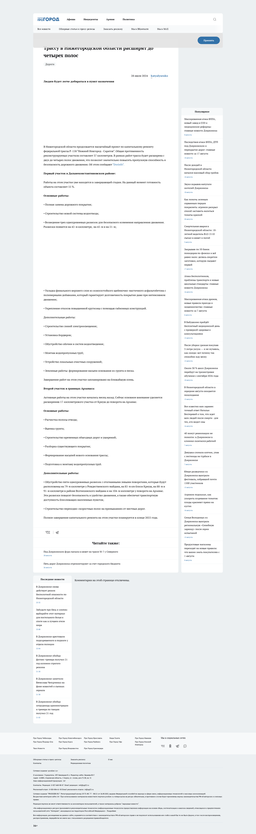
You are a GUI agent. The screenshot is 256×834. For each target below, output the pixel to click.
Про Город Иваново (143, 738)
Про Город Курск (66, 742)
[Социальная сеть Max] (185, 746)
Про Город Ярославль (93, 738)
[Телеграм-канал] (177, 746)
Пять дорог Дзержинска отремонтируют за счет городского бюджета (82, 565)
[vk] (48, 532)
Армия (110, 19)
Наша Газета (114, 738)
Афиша (71, 19)
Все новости (43, 29)
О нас (110, 759)
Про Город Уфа (115, 742)
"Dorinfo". (118, 164)
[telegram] (58, 532)
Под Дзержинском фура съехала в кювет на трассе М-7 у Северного (81, 553)
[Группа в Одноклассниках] (170, 746)
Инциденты (91, 19)
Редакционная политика (81, 763)
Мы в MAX (162, 29)
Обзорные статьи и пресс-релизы (77, 29)
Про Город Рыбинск (92, 742)
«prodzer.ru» (53, 771)
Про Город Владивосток (69, 748)
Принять (209, 40)
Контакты (37, 763)
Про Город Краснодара (93, 748)
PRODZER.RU (53, 794)
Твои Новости (39, 748)
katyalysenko (159, 75)
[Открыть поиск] (215, 19)
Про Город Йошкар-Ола (43, 742)
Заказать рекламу (113, 29)
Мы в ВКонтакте (140, 29)
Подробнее (111, 811)
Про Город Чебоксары (42, 738)
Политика (129, 19)
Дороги (49, 64)
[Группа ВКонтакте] (163, 746)
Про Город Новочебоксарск (70, 738)
